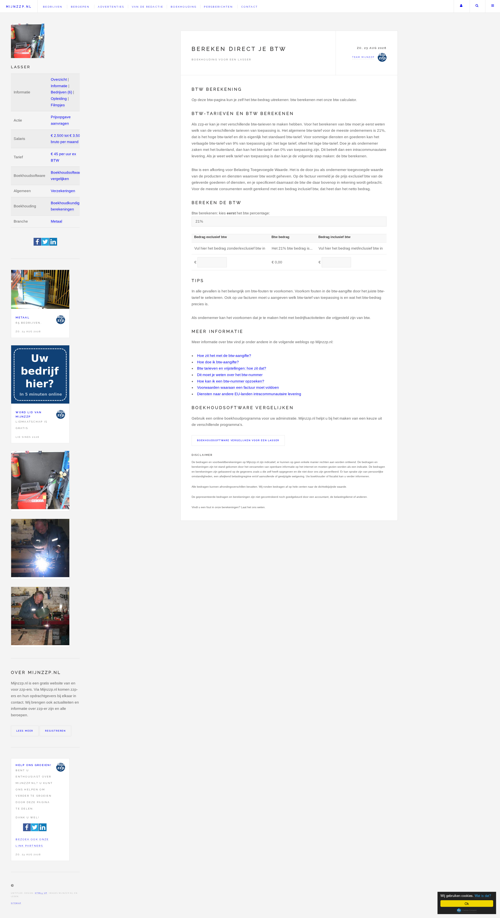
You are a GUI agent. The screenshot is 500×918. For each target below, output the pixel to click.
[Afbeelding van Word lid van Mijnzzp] (40, 375)
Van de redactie (147, 6)
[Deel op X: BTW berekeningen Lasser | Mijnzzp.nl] (45, 244)
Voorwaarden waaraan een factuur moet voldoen (238, 387)
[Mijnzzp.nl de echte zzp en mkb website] (28, 41)
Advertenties (111, 6)
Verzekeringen (63, 191)
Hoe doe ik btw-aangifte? (218, 362)
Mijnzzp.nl (19, 6)
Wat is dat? (483, 895)
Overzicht (59, 79)
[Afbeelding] (40, 481)
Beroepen (80, 6)
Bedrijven (52, 6)
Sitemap (16, 903)
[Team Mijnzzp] (60, 319)
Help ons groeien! (33, 765)
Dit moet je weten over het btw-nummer (229, 375)
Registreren (55, 730)
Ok (467, 903)
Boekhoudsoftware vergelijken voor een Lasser (238, 440)
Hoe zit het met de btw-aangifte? (224, 356)
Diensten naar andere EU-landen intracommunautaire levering (249, 394)
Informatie (59, 86)
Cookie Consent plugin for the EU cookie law (467, 910)
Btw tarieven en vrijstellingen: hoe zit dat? (231, 368)
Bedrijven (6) (61, 92)
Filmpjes (58, 105)
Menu (492, 6)
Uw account (461, 6)
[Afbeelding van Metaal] (40, 290)
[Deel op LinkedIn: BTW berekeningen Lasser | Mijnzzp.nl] (53, 244)
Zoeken (477, 6)
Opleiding (59, 99)
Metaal (56, 221)
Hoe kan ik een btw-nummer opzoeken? (230, 381)
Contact (249, 6)
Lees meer (24, 730)
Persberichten (218, 6)
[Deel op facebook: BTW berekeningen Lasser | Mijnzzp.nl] (38, 244)
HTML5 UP (41, 893)
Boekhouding (183, 6)
